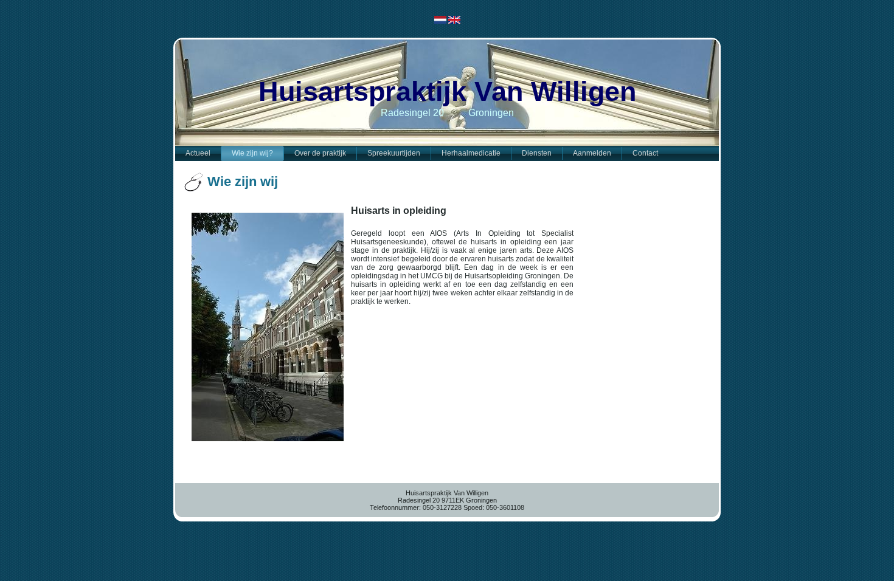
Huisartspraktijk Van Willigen (447, 91)
